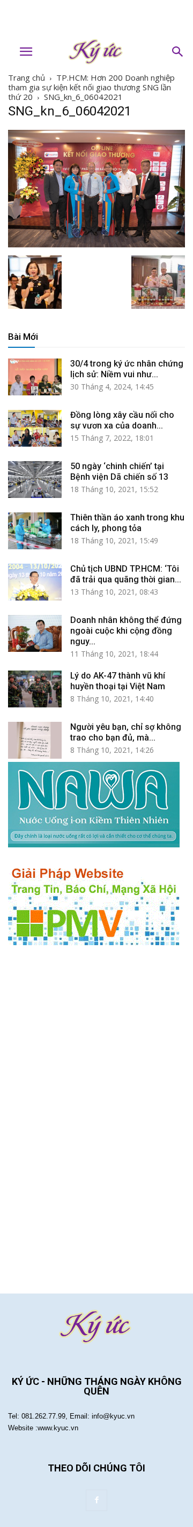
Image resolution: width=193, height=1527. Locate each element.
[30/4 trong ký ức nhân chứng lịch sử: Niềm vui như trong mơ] (35, 377)
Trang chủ (26, 77)
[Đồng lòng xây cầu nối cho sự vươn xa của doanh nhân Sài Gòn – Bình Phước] (35, 428)
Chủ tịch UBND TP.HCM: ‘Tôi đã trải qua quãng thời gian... (125, 574)
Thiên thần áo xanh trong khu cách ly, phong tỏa (127, 522)
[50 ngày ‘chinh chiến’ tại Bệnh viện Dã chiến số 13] (35, 479)
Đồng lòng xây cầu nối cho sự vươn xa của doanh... (122, 420)
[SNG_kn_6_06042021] (96, 244)
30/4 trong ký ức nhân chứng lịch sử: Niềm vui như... (126, 369)
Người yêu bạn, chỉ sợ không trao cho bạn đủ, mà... (125, 732)
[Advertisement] (96, 18)
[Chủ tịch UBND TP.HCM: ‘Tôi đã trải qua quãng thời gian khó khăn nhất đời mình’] (35, 582)
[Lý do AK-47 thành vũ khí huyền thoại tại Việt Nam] (35, 689)
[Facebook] (96, 1500)
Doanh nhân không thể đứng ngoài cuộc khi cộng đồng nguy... (126, 630)
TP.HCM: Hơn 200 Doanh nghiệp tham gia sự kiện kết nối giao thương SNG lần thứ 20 (91, 87)
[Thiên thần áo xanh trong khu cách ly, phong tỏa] (35, 531)
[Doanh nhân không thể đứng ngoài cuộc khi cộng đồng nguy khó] (35, 633)
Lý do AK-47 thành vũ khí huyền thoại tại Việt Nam (117, 681)
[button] (178, 51)
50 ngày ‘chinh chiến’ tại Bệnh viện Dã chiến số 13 (119, 471)
